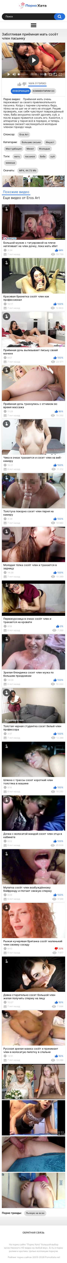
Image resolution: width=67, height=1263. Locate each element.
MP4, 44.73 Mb (27, 170)
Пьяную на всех (35, 1213)
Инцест (50, 142)
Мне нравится (19, 84)
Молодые (44, 148)
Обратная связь (33, 1232)
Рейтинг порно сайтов (20, 1257)
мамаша (10, 162)
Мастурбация (14, 148)
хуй (52, 156)
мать (17, 156)
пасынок (30, 156)
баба (42, 156)
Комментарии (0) (44, 91)
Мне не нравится (24, 84)
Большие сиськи (31, 142)
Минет (30, 148)
